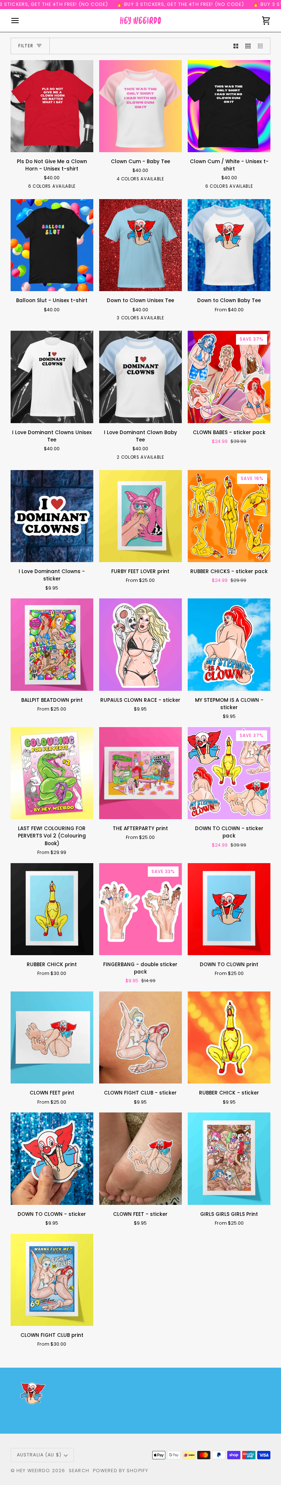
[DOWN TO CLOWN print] (229, 909)
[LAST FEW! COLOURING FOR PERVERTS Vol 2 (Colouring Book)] (52, 773)
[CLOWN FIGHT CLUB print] (52, 1280)
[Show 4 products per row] (262, 46)
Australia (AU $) (39, 1455)
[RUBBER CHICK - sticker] (229, 1037)
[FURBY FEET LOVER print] (140, 516)
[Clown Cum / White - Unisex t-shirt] (229, 106)
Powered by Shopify (120, 1470)
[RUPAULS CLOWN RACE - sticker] (140, 644)
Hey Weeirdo (33, 1470)
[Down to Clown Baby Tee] (229, 245)
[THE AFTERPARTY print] (140, 773)
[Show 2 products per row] (236, 46)
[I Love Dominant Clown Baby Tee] (140, 377)
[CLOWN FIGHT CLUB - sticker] (140, 1037)
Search (79, 1470)
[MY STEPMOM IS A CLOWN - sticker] (229, 644)
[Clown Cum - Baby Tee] (140, 106)
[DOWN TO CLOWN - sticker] (52, 1158)
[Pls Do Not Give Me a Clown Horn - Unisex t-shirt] (52, 106)
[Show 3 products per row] (248, 46)
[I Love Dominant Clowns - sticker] (52, 516)
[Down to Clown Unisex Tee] (140, 245)
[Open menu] (22, 20)
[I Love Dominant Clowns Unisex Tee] (52, 377)
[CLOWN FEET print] (52, 1037)
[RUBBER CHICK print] (52, 909)
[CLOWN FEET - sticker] (140, 1158)
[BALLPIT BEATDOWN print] (52, 644)
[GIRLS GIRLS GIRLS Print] (229, 1158)
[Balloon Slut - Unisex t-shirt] (52, 245)
